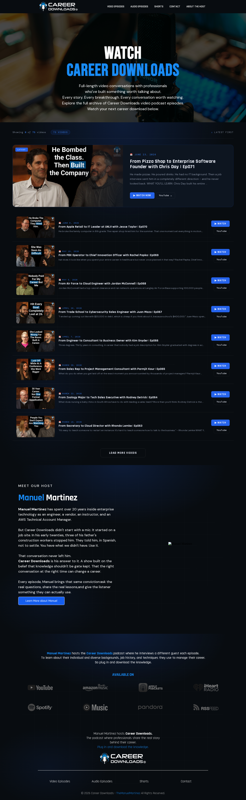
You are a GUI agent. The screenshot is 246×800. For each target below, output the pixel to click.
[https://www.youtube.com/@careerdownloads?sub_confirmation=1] (40, 687)
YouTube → (165, 195)
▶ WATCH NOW (142, 195)
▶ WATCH (220, 223)
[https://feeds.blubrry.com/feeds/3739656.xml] (206, 707)
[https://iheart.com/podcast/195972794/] (206, 687)
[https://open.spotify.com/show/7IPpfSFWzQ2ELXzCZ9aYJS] (40, 707)
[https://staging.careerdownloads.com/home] (58, 7)
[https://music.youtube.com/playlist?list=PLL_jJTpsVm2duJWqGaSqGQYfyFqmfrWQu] (95, 707)
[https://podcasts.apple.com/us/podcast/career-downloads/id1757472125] (150, 687)
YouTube (222, 231)
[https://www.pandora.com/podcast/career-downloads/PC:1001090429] (150, 707)
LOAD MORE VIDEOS (123, 453)
